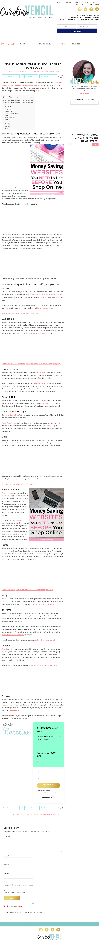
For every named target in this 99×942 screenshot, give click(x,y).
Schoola (7, 126)
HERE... (38, 91)
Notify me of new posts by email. (15, 893)
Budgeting (19, 814)
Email (6, 864)
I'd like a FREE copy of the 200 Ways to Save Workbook (23, 912)
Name (6, 856)
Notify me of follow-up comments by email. (18, 885)
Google (7, 128)
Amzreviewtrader (10, 117)
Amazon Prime (9, 109)
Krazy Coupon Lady (48, 426)
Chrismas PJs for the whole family (42, 604)
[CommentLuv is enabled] (13, 907)
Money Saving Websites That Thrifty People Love (18, 100)
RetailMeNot (8, 111)
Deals (26, 814)
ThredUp (7, 124)
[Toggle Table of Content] (31, 97)
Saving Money (43, 814)
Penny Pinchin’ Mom (9, 423)
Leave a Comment (30, 71)
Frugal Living (33, 814)
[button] (48, 761)
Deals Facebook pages (11, 113)
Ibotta (6, 119)
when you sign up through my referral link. (43, 665)
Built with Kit (48, 797)
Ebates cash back (14, 710)
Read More (84, 93)
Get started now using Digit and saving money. (18, 484)
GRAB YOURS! (76, 31)
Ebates (7, 105)
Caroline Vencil (26, 11)
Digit (6, 115)
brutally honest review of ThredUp (13, 635)
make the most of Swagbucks (39, 333)
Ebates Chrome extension (45, 308)
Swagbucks (8, 107)
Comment (8, 836)
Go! (95, 144)
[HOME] (8, 44)
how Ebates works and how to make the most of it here (44, 294)
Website (6, 873)
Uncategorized (53, 814)
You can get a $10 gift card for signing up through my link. (21, 313)
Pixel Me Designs (93, 924)
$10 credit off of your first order (45, 640)
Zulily (6, 122)
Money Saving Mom (12, 415)
